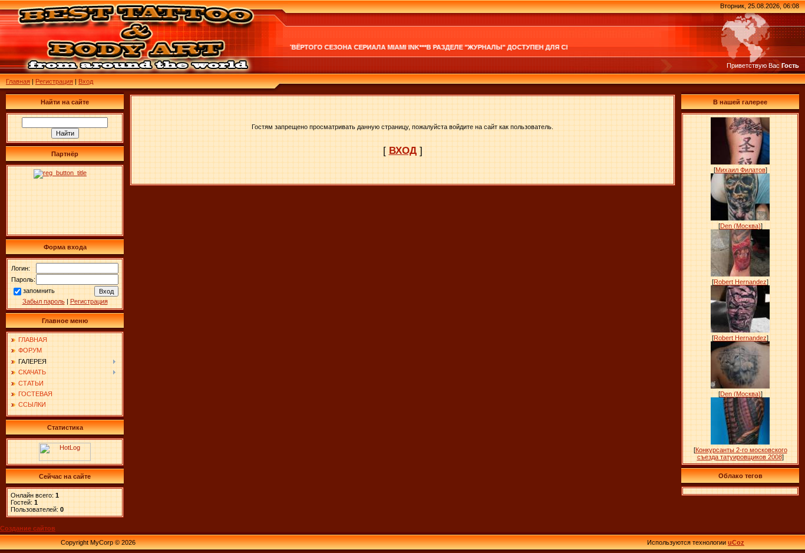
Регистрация (54, 81)
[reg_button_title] (65, 200)
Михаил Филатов (740, 169)
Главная (18, 81)
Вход (85, 81)
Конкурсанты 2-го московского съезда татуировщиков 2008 (741, 453)
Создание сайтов (27, 528)
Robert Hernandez (740, 281)
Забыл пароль (43, 301)
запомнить (39, 290)
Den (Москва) (740, 225)
